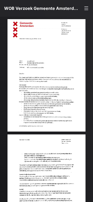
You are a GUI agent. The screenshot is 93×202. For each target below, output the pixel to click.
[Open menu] (86, 8)
